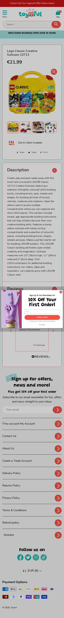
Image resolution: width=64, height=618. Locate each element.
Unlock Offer (42, 317)
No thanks (42, 324)
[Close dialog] (60, 292)
